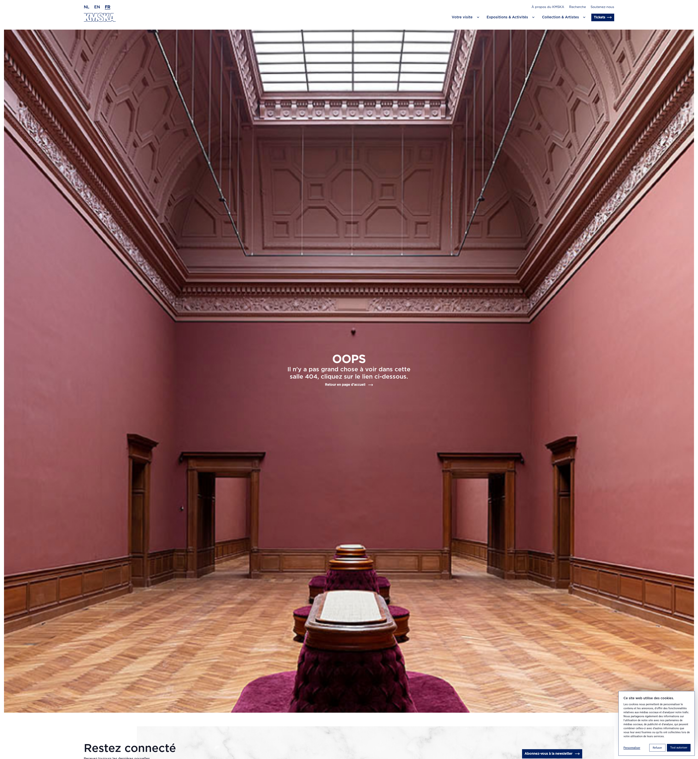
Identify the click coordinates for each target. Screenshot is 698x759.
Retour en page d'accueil (345, 384)
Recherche (577, 7)
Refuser (657, 747)
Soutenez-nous (602, 7)
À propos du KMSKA (547, 7)
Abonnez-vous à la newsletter (548, 753)
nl (86, 7)
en (97, 7)
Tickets (599, 17)
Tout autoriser (678, 747)
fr (107, 7)
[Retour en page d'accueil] (100, 17)
